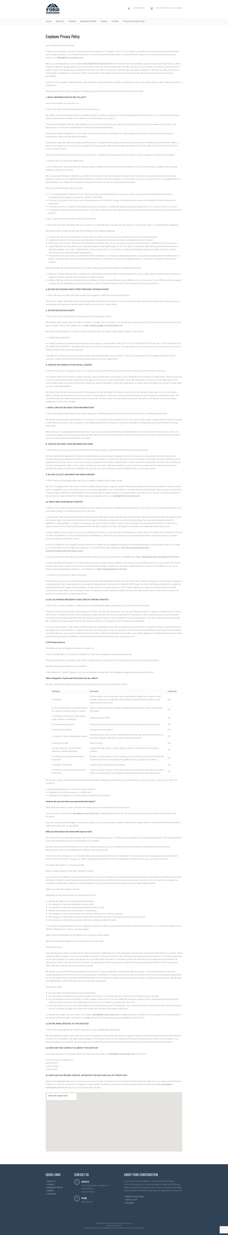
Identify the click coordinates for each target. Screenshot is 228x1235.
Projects (50, 1184)
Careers (50, 1190)
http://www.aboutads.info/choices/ (112, 569)
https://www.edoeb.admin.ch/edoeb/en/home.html (157, 557)
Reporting (51, 1194)
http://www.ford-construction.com (98, 64)
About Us (51, 1181)
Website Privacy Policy (135, 1196)
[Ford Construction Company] (53, 9)
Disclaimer (130, 1203)
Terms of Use (131, 1200)
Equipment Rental (54, 1187)
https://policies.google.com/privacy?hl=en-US (103, 325)
